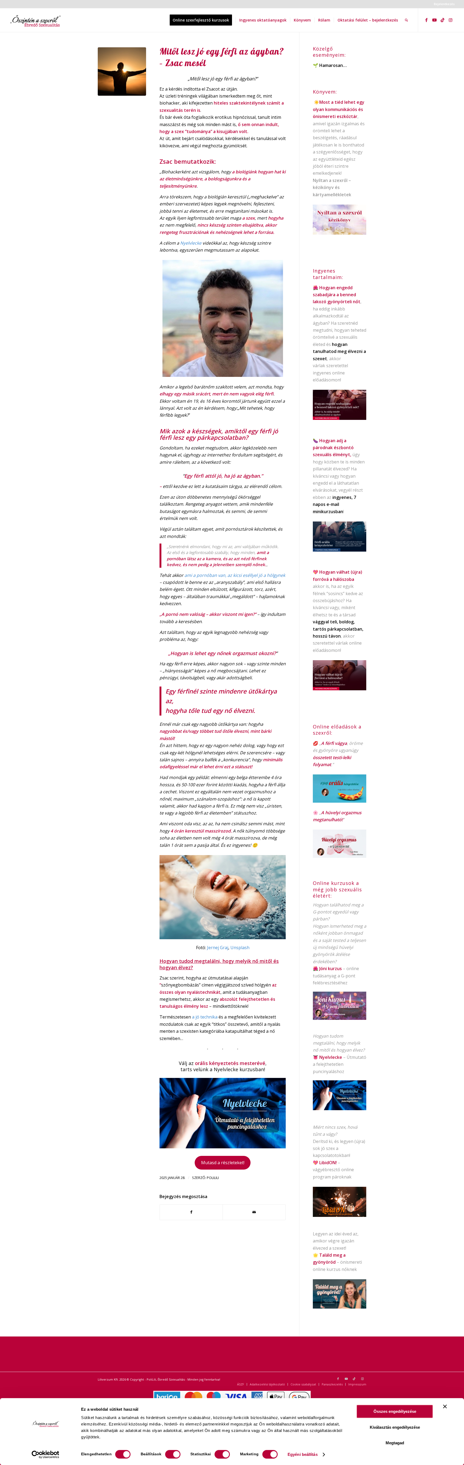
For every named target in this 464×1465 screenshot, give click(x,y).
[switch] (172, 1454)
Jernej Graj (217, 948)
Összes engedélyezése (395, 1411)
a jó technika (205, 1017)
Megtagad (395, 1443)
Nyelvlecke (190, 243)
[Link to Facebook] (426, 20)
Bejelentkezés (444, 4)
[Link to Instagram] (451, 20)
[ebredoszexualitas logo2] (35, 20)
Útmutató (356, 1057)
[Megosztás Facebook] (191, 1212)
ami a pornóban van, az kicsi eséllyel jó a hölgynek (234, 575)
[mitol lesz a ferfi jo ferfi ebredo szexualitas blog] (122, 71)
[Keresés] (406, 20)
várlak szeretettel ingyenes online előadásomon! (330, 373)
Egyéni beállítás (303, 1454)
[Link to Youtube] (434, 20)
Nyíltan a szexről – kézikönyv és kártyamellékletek (332, 187)
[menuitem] (443, 4)
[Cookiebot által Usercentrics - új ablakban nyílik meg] (45, 1454)
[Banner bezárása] (445, 1406)
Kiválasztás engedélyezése (395, 1427)
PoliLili (213, 1177)
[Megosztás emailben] (254, 1212)
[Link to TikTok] (442, 20)
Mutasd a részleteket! (222, 1163)
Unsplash (239, 948)
